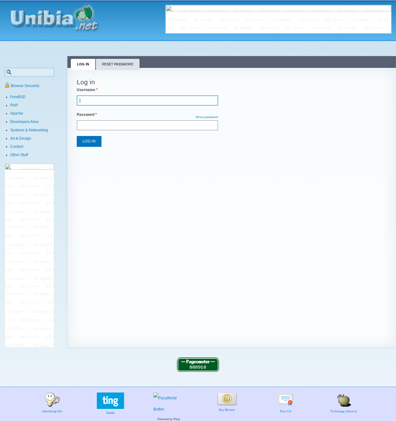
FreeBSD (18, 97)
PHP (14, 105)
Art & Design (20, 138)
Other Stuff (19, 155)
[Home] (61, 15)
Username (87, 90)
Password (87, 114)
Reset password (117, 64)
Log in (86, 65)
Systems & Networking (29, 130)
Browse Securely (25, 86)
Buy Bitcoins (227, 409)
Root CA (285, 411)
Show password (207, 117)
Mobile (110, 412)
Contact (16, 146)
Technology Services (343, 411)
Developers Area (24, 122)
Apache (16, 113)
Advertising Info (52, 411)
